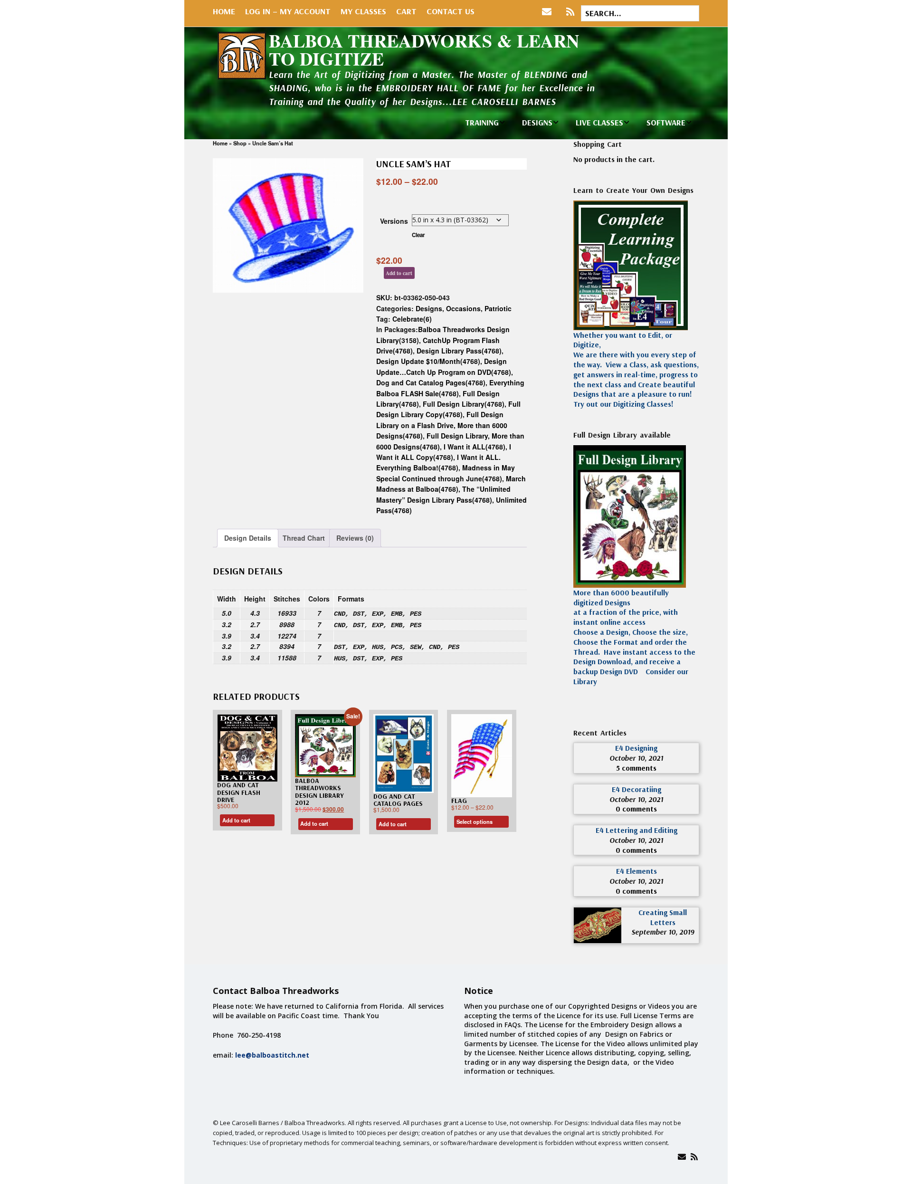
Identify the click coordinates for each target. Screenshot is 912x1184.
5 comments (636, 768)
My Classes (363, 11)
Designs (429, 308)
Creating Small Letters (662, 917)
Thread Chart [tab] (304, 538)
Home (224, 11)
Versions (394, 221)
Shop (240, 143)
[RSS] (570, 12)
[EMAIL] (549, 12)
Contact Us (451, 11)
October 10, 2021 (636, 758)
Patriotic (498, 308)
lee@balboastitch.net (272, 1055)
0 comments (636, 808)
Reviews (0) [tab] (355, 538)
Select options (474, 821)
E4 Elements (636, 871)
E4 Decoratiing (636, 789)
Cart (406, 11)
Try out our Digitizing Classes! (623, 404)
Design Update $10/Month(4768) (428, 361)
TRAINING (482, 122)
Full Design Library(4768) (463, 404)
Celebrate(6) (412, 319)
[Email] (682, 1156)
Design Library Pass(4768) (459, 350)
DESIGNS (537, 122)
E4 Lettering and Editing (636, 830)
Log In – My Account (288, 11)
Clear (418, 235)
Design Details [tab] (247, 538)
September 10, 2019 (662, 931)
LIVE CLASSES (599, 122)
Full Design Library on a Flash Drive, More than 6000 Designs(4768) (441, 425)
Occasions (463, 308)
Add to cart (399, 273)
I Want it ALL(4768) (474, 446)
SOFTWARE (665, 122)
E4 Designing (636, 748)
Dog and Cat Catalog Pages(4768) (430, 382)
